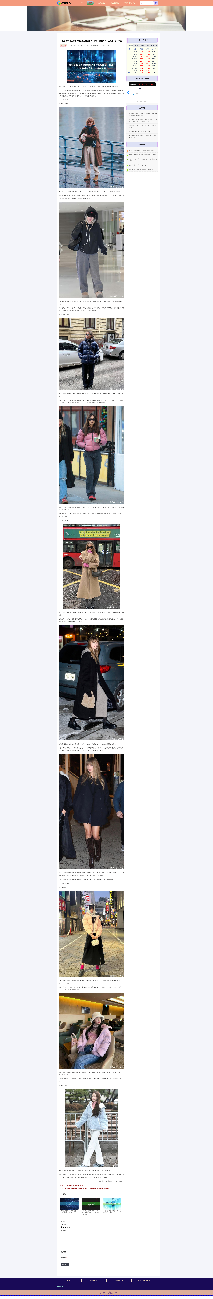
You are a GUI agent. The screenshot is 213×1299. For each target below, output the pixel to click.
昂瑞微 (134, 56)
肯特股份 (134, 61)
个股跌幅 (136, 45)
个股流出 (149, 45)
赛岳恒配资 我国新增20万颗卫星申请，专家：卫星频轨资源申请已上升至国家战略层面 (87, 1189)
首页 (81, 3)
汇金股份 (134, 68)
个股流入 (143, 45)
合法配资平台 (102, 3)
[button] (128, 92)
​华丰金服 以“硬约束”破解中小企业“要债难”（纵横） (143, 155)
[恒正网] (65, 3)
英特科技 (134, 59)
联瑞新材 (134, 66)
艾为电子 (134, 70)
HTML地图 (114, 1292)
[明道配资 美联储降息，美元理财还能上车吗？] (112, 1203)
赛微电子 (134, 54)
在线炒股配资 (115, 3)
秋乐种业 (134, 73)
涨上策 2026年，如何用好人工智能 (74, 1185)
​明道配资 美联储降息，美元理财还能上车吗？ (141, 150)
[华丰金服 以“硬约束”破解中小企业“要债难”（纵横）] (69, 1203)
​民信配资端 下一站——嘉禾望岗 (137, 165)
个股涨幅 (130, 46)
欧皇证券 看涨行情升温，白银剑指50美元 (140, 131)
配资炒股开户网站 (129, 3)
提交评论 (64, 1264)
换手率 (155, 45)
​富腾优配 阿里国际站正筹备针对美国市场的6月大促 (143, 169)
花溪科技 (134, 52)
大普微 (134, 63)
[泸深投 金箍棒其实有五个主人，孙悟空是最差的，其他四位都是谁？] (91, 1203)
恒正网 (90, 3)
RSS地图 (108, 1292)
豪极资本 (63, 45)
